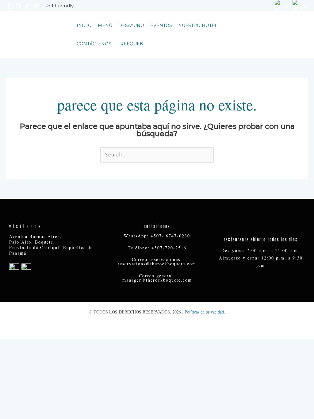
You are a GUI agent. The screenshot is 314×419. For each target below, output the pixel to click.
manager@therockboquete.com (157, 280)
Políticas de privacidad (204, 312)
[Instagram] (18, 6)
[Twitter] (36, 6)
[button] (285, 34)
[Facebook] (9, 6)
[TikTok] (27, 6)
